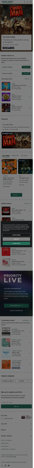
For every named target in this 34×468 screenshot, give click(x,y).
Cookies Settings (16, 234)
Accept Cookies (16, 243)
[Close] (29, 223)
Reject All (16, 239)
